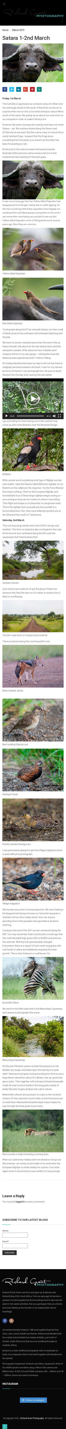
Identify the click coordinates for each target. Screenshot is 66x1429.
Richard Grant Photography (32, 1418)
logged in (20, 1201)
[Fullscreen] (59, 416)
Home (5, 30)
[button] (33, 398)
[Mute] (54, 416)
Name (5, 1230)
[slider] (30, 416)
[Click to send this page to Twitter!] (11, 89)
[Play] (6, 416)
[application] (33, 398)
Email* (5, 1241)
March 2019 (18, 30)
